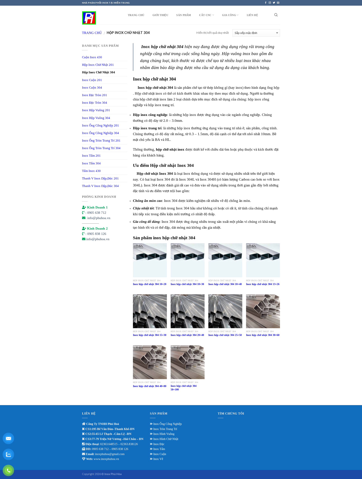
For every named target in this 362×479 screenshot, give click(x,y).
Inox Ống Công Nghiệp (167, 423)
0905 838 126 (96, 234)
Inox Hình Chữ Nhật (166, 439)
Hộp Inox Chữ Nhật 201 (98, 65)
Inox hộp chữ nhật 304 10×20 (149, 284)
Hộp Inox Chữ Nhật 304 (98, 72)
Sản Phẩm (183, 15)
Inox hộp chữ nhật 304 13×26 (262, 284)
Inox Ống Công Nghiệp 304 (100, 133)
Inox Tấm (159, 449)
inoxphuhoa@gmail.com (109, 454)
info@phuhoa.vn (98, 218)
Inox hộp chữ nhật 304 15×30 (149, 334)
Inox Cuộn (159, 454)
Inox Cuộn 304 (92, 87)
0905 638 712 (96, 213)
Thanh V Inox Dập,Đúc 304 (100, 186)
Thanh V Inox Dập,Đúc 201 (100, 178)
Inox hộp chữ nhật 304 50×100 (183, 387)
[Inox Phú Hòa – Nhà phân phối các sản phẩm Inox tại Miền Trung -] (101, 15)
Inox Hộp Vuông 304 (96, 118)
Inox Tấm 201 (91, 155)
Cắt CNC (205, 15)
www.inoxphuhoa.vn (106, 459)
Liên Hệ (252, 15)
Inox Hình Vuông (163, 433)
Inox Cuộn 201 (92, 80)
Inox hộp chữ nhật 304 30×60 (262, 334)
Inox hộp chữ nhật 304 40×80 (149, 386)
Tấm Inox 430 (91, 171)
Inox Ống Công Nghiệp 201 (100, 125)
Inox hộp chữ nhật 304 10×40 (225, 284)
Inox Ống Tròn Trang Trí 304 (101, 148)
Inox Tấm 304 (91, 163)
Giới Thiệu (160, 15)
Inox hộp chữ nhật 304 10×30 (187, 284)
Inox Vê (158, 459)
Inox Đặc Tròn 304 (94, 102)
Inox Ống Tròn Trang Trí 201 (101, 140)
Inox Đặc (158, 444)
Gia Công (229, 15)
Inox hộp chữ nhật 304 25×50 (225, 334)
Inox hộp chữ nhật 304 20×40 (187, 334)
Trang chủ (92, 33)
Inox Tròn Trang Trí (165, 429)
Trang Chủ (136, 15)
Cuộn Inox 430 (92, 57)
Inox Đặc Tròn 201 (94, 95)
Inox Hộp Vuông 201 (96, 110)
